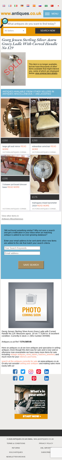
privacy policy (46, 443)
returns (16, 448)
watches (42, 354)
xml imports (46, 448)
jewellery (51, 354)
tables (34, 354)
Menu (55, 13)
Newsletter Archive (15, 457)
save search (31, 265)
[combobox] (14, 31)
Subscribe (46, 452)
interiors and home (28, 357)
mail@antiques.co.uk (44, 439)
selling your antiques (29, 363)
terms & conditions (16, 443)
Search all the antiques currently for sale (19, 361)
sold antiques (16, 452)
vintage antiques (17, 354)
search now (47, 31)
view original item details (46, 73)
